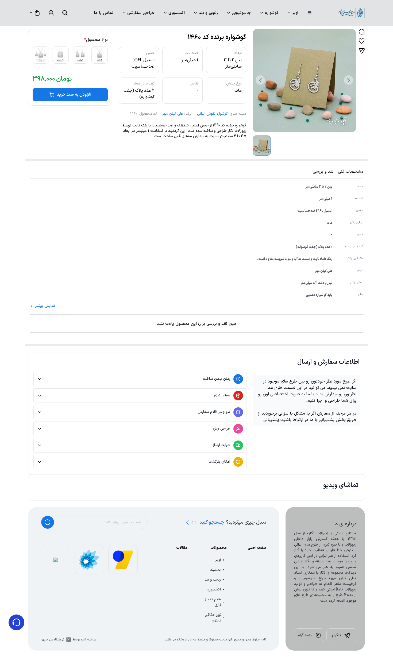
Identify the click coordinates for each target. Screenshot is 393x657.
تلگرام (336, 635)
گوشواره (271, 13)
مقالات (181, 548)
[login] (51, 12)
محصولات (218, 548)
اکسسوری (176, 13)
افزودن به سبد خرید (74, 94)
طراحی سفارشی (141, 13)
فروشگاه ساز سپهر (52, 639)
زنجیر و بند (208, 13)
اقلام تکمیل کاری (212, 602)
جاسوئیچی (241, 13)
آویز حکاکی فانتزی (213, 617)
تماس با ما (103, 13)
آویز (295, 13)
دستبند (215, 570)
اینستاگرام (305, 635)
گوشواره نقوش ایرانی (212, 114)
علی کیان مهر (173, 114)
